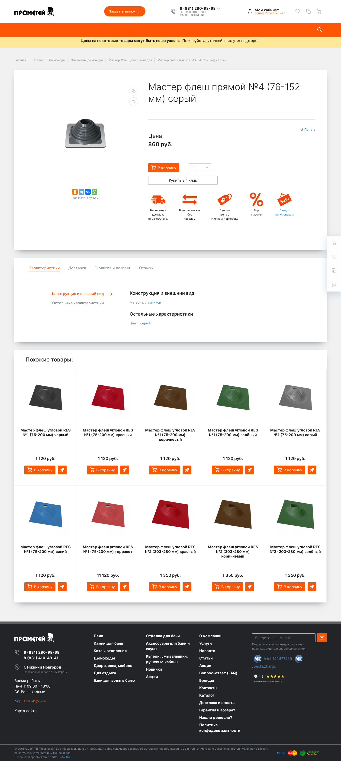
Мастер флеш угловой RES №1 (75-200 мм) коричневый (170, 435)
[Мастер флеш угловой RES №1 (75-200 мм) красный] (107, 397)
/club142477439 (278, 658)
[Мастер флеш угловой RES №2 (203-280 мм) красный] (170, 514)
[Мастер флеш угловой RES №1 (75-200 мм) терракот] (107, 514)
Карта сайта (25, 710)
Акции (155, 29)
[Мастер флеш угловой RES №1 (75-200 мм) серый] (295, 397)
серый (145, 323)
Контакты (177, 29)
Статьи (134, 29)
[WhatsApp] (94, 192)
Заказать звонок (122, 11)
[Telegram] (81, 192)
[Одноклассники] (75, 192)
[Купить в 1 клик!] (62, 470)
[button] (200, 8)
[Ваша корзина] (319, 11)
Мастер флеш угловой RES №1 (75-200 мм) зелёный (233, 432)
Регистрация (274, 13)
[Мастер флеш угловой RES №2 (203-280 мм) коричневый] (232, 514)
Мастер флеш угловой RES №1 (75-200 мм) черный (45, 432)
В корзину (43, 470)
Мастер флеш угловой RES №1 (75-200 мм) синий (45, 549)
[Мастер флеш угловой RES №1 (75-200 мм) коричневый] (170, 397)
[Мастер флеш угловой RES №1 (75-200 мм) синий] (45, 514)
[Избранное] (297, 11)
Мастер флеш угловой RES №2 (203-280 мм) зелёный (295, 549)
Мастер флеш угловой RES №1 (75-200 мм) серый (295, 432)
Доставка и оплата (212, 29)
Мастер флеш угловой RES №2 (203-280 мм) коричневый (233, 551)
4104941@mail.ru (35, 701)
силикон (154, 302)
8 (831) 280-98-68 (198, 8)
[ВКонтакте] (88, 192)
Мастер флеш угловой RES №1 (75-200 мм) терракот (108, 549)
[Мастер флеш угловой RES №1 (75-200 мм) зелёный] (232, 397)
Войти (259, 13)
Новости (112, 29)
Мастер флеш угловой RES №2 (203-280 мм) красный (170, 549)
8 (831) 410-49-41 (41, 658)
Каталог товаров (34, 29)
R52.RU (65, 757)
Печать (309, 129)
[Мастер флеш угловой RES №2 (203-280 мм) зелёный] (295, 514)
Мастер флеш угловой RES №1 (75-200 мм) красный (108, 432)
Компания (67, 29)
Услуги (90, 29)
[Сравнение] (308, 11)
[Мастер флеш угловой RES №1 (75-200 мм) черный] (45, 397)
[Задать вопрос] (334, 285)
